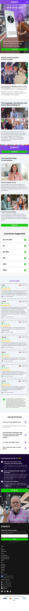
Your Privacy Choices (8, 576)
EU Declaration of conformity (7, 577)
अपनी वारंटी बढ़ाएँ (3, 551)
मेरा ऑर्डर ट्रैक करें (4, 555)
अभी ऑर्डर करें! (14, 49)
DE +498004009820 (7, 586)
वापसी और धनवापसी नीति (5, 557)
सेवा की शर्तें (3, 564)
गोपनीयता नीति (3, 565)
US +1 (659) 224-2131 (7, 582)
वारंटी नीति (2, 570)
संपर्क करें (2, 560)
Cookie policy (4, 574)
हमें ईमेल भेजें (5, 588)
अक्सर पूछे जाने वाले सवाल (5, 558)
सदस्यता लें (14, 539)
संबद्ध (2, 572)
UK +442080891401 (7, 584)
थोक (2, 548)
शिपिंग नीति (2, 567)
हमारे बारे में (2, 569)
